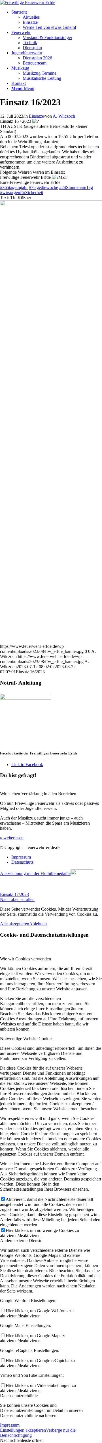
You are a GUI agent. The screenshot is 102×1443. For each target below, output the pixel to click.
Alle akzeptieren (14, 923)
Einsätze (36, 116)
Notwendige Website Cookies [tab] (26, 1038)
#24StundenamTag (76, 187)
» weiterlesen (12, 837)
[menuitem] (56, 20)
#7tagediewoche (43, 187)
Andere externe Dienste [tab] (21, 1240)
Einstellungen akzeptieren (23, 1430)
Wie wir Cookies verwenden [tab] (25, 958)
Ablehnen (38, 923)
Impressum (10, 1425)
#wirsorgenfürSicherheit (21, 192)
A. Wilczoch (64, 116)
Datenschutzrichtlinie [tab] (19, 1395)
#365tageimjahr (14, 187)
